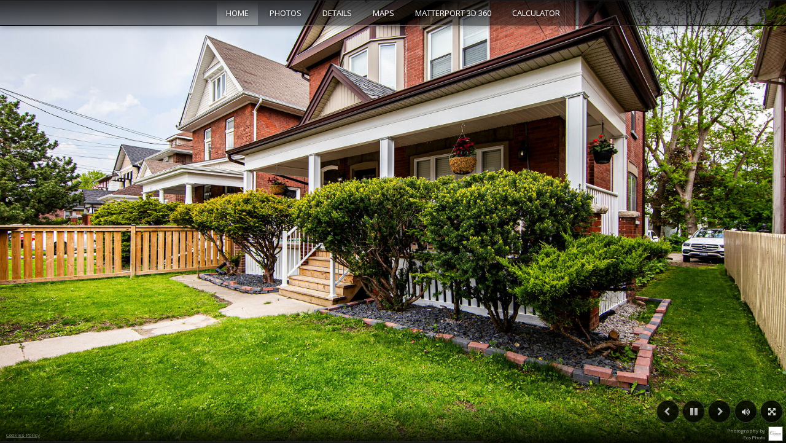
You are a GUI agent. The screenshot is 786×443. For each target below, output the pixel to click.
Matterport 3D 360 (453, 12)
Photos (286, 12)
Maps (383, 12)
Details (337, 12)
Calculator (536, 12)
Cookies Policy (23, 434)
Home (237, 12)
